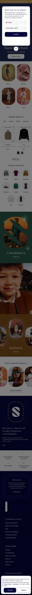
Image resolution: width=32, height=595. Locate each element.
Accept (10, 590)
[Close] (16, 49)
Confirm (16, 34)
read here (15, 584)
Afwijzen (23, 590)
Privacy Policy (7, 584)
